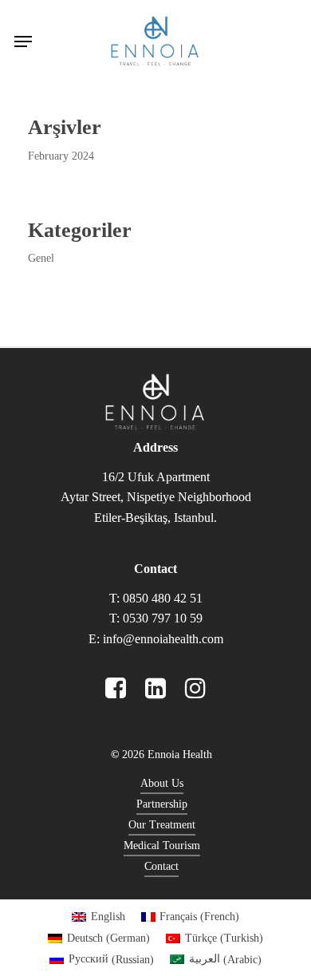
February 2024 (61, 156)
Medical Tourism (162, 846)
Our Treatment (161, 825)
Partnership (161, 804)
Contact (161, 866)
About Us (161, 783)
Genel (41, 258)
